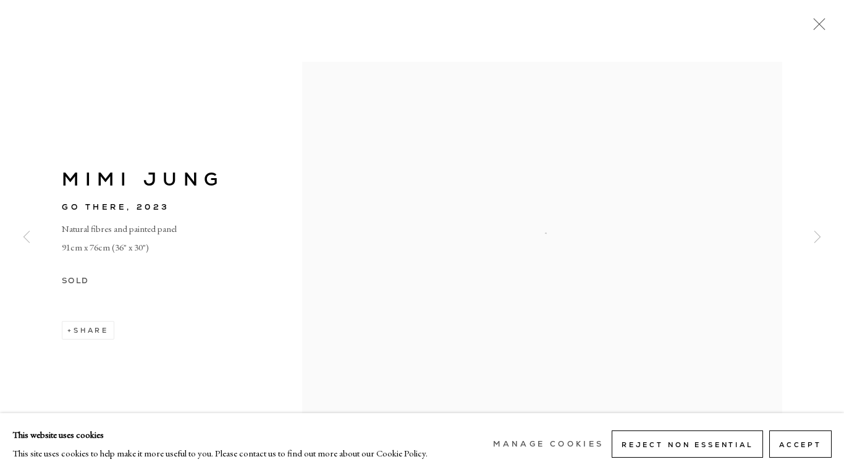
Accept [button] (800, 444)
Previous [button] (26, 237)
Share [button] (91, 330)
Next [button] (817, 237)
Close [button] (816, 28)
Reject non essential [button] (687, 444)
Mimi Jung (143, 179)
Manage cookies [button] (548, 444)
